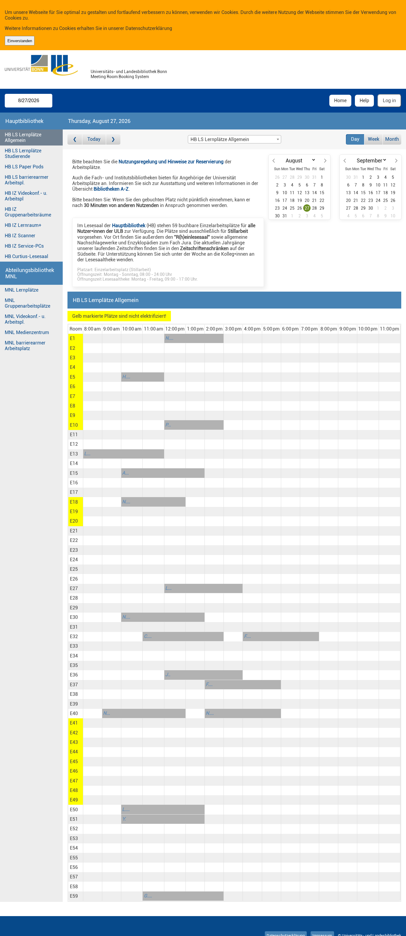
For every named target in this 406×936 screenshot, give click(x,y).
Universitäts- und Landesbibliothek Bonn (129, 71)
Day (355, 139)
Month (392, 139)
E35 (74, 665)
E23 (74, 550)
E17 (74, 492)
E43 (74, 742)
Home (340, 100)
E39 (74, 704)
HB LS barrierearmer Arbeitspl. (26, 180)
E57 (74, 877)
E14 (74, 463)
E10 (74, 425)
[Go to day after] (113, 139)
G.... (148, 896)
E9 (72, 415)
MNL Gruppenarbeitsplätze (27, 303)
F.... (247, 636)
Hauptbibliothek (128, 225)
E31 (74, 627)
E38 (74, 694)
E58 (74, 886)
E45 (74, 761)
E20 (74, 521)
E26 (74, 579)
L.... (126, 809)
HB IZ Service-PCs (24, 246)
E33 (74, 646)
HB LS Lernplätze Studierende (23, 153)
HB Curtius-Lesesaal (26, 256)
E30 (74, 617)
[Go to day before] (74, 139)
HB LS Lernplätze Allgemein (23, 137)
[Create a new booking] (92, 338)
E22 (74, 540)
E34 (74, 656)
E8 (72, 406)
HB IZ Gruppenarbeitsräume (28, 212)
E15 (74, 473)
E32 (74, 636)
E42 (74, 733)
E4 (72, 367)
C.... (148, 636)
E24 (74, 559)
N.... (169, 338)
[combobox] (234, 139)
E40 (74, 713)
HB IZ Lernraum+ (23, 225)
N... (106, 713)
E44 (74, 752)
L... (87, 453)
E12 (74, 444)
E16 (74, 483)
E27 (74, 588)
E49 (74, 800)
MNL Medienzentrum (27, 332)
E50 (74, 809)
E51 (74, 819)
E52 (74, 828)
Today (93, 139)
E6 (72, 386)
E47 (74, 781)
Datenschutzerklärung (148, 28)
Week (373, 139)
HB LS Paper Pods (24, 167)
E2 (72, 348)
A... (125, 473)
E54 (74, 848)
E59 (74, 896)
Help (364, 100)
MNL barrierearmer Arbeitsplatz (25, 345)
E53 (74, 838)
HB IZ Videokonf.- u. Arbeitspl (26, 196)
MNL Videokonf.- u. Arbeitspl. (25, 319)
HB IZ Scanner (20, 235)
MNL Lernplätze (21, 290)
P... (168, 425)
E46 (74, 771)
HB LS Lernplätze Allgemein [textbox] (220, 139)
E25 (74, 569)
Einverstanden (19, 41)
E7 (72, 396)
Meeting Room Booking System (120, 76)
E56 (74, 867)
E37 (74, 684)
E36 (74, 675)
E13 (74, 454)
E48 (74, 790)
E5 (72, 377)
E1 (72, 338)
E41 (74, 723)
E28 (74, 598)
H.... (126, 377)
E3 (72, 358)
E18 (74, 502)
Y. (124, 819)
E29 (74, 608)
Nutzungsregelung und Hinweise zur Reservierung (171, 162)
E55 (74, 858)
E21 (74, 531)
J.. (167, 674)
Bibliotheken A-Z (111, 189)
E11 (74, 434)
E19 (74, 511)
